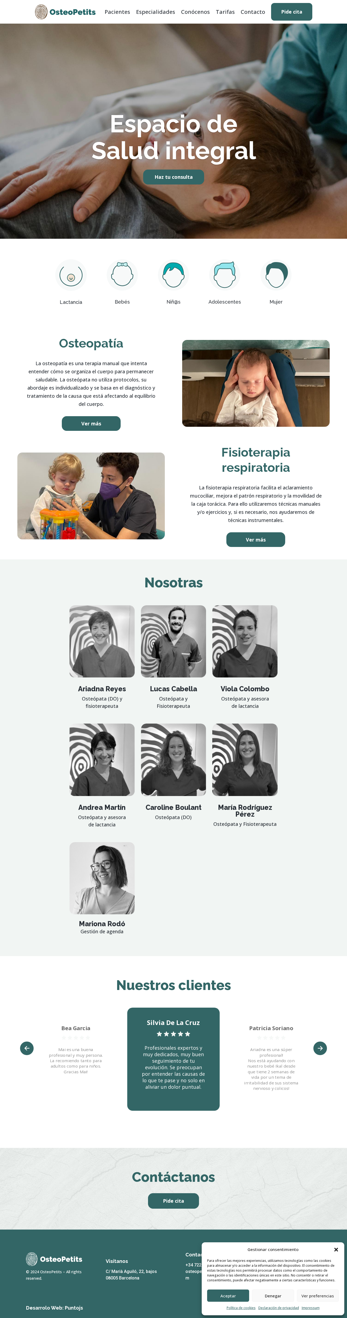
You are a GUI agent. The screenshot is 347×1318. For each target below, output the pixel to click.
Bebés (122, 302)
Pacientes (117, 11)
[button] (336, 1249)
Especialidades (155, 11)
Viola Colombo (245, 689)
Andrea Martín (102, 807)
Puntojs (74, 1308)
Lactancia (71, 302)
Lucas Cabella (173, 689)
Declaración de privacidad (278, 1308)
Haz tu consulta (174, 177)
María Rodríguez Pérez (245, 810)
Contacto (253, 11)
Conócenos (195, 11)
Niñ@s (173, 302)
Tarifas (225, 11)
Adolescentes (224, 302)
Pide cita (291, 11)
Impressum (311, 1308)
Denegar (273, 1295)
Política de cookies (241, 1308)
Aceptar (228, 1295)
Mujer (276, 302)
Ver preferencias (317, 1295)
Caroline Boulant (173, 807)
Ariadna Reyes (102, 689)
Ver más (91, 423)
